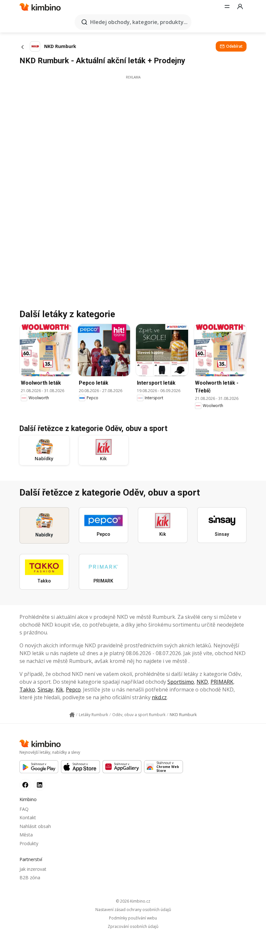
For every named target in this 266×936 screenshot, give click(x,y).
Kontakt (27, 817)
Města (26, 835)
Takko (27, 689)
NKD (202, 681)
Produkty (28, 843)
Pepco (73, 689)
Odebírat (234, 46)
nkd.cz (159, 697)
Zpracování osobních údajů (133, 926)
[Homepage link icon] (72, 714)
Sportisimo (180, 681)
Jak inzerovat (32, 869)
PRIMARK (222, 681)
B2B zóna (29, 877)
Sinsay (45, 689)
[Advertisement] (133, 125)
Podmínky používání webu (133, 918)
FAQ (24, 809)
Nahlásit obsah (35, 826)
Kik (59, 689)
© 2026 (133, 901)
